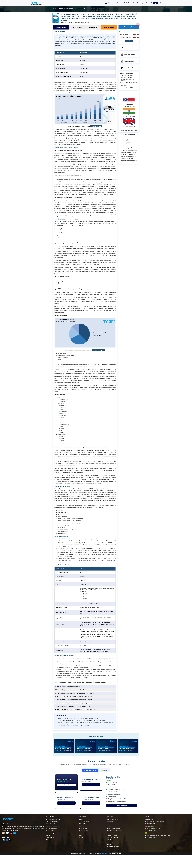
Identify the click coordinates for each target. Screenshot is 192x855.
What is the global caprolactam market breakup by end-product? (73, 699)
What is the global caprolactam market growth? (69, 686)
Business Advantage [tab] (65, 798)
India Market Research (52, 821)
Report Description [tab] (61, 27)
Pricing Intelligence (51, 830)
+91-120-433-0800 (151, 837)
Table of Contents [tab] (77, 27)
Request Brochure (129, 61)
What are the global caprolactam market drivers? (69, 690)
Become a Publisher (84, 830)
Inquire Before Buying (130, 67)
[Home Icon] (106, 3)
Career (81, 819)
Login (155, 3)
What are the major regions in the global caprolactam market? (73, 706)
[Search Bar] (160, 3)
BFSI (109, 826)
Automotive (110, 823)
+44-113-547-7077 (151, 830)
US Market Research (52, 828)
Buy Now (129, 41)
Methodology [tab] (93, 27)
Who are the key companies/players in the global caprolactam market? (75, 709)
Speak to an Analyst (129, 54)
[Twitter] (10, 840)
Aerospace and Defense (113, 819)
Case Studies (50, 839)
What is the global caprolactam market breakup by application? (73, 703)
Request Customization (130, 48)
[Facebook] (7, 840)
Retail (109, 844)
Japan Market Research (52, 823)
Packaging (110, 842)
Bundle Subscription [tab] (90, 770)
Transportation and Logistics (114, 849)
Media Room (127, 3)
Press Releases (50, 837)
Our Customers (83, 828)
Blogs (48, 835)
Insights (142, 3)
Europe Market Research (53, 826)
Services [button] (111, 3)
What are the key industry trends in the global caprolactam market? (74, 693)
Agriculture (110, 821)
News (80, 835)
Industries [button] (119, 3)
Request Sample (96, 126)
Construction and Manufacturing (115, 830)
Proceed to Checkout (121, 805)
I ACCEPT (115, 853)
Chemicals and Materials (114, 828)
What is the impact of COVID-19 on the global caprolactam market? (74, 696)
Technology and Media (113, 846)
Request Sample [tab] (109, 27)
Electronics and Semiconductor (115, 833)
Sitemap (81, 837)
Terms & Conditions (84, 821)
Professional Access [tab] (90, 780)
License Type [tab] (104, 770)
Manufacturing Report (52, 833)
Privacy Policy (103, 853)
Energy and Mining (112, 835)
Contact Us (149, 3)
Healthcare (110, 839)
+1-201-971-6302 (151, 823)
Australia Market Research (53, 819)
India (61, 409)
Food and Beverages (113, 837)
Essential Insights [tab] (64, 780)
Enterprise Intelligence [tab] (90, 798)
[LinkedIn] (4, 840)
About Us (135, 3)
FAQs (80, 833)
